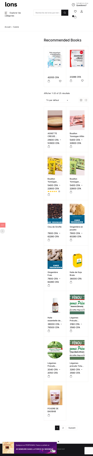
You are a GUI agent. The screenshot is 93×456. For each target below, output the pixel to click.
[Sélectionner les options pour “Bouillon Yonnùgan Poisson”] (71, 192)
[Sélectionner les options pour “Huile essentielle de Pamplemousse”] (49, 331)
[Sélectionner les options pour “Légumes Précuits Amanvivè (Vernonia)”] (71, 331)
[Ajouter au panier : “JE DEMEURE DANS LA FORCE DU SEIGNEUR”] (54, 451)
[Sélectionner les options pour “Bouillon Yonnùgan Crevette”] (49, 194)
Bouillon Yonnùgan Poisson (74, 182)
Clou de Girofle (55, 227)
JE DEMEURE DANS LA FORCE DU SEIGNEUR (34, 449)
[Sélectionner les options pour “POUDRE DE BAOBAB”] (49, 415)
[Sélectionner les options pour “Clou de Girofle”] (49, 240)
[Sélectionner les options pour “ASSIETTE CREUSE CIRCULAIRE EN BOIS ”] (49, 146)
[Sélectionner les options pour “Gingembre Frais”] (49, 285)
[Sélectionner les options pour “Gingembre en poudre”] (71, 240)
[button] (81, 11)
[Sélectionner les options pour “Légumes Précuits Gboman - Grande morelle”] (49, 376)
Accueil (8, 27)
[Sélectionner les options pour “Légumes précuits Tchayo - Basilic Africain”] (71, 376)
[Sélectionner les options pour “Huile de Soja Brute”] (71, 282)
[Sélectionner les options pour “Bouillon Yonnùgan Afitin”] (71, 146)
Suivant (71, 428)
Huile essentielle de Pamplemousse (55, 320)
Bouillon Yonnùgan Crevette (52, 182)
